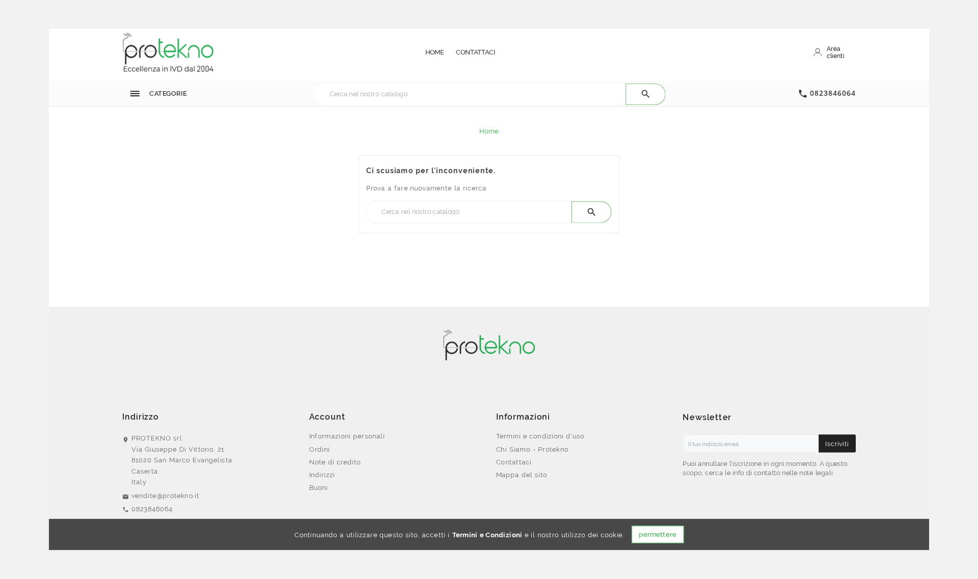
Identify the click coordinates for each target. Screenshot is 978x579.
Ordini (319, 449)
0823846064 (833, 93)
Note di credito (335, 461)
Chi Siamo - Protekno (532, 449)
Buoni (318, 487)
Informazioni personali (347, 435)
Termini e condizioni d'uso (540, 435)
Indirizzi (322, 474)
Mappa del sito (522, 474)
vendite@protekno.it (165, 495)
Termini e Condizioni (487, 534)
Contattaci (514, 461)
